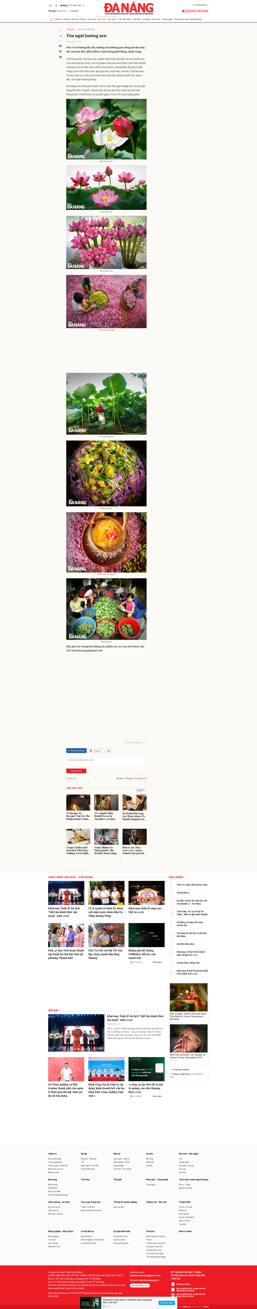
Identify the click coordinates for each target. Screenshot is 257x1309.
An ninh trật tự (54, 1207)
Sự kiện (149, 1166)
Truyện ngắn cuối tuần (155, 1243)
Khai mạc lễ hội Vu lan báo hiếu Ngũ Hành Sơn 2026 (192, 972)
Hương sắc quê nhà (154, 1246)
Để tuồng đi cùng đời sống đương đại (190, 924)
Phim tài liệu (184, 1214)
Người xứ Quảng (185, 1188)
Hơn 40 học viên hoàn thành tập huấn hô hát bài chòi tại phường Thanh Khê (66, 954)
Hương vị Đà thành (186, 1217)
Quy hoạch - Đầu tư (122, 1159)
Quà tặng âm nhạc (154, 1250)
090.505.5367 (190, 11)
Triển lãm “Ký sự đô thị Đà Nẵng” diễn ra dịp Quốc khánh (192, 913)
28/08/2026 (57, 11)
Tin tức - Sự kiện (185, 1207)
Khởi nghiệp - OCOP (122, 1162)
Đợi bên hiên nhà (185, 943)
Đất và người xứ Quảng (155, 1236)
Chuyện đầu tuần (121, 1236)
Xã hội (67, 19)
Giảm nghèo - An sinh (90, 1166)
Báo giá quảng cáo (140, 1286)
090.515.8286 (203, 11)
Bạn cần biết (119, 1207)
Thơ (180, 1159)
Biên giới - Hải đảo (55, 1214)
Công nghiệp (119, 1166)
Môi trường (52, 1185)
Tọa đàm (182, 1224)
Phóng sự (183, 1210)
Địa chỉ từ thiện (54, 1191)
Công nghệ (150, 1185)
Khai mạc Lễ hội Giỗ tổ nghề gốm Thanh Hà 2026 (191, 953)
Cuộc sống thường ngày (58, 1195)
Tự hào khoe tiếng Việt (188, 962)
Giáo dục (92, 19)
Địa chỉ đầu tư (86, 1236)
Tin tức (149, 1240)
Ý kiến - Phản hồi (88, 1207)
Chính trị (59, 19)
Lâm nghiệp (53, 1243)
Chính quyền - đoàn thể (57, 1166)
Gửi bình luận (76, 771)
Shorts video (185, 1231)
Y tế (119, 19)
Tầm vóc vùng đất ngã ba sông (192, 884)
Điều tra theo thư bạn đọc (91, 1210)
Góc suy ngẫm (119, 1240)
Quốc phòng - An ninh (58, 1202)
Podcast (150, 1231)
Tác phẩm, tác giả (186, 1166)
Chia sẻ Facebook (77, 751)
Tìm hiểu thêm (166, 1303)
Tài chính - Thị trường (122, 1169)
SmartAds (137, 962)
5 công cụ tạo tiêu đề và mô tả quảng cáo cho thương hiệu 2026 (145, 1088)
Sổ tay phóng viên (121, 1243)
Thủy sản (52, 1240)
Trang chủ (70, 29)
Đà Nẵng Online (183, 1284)
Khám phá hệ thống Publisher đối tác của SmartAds (141, 954)
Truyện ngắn (184, 1162)
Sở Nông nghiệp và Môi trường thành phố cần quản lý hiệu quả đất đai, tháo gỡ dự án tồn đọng (65, 1090)
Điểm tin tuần (184, 1221)
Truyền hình (184, 1202)
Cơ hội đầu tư (87, 1231)
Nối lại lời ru (183, 892)
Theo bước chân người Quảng (188, 19)
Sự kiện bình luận (122, 1231)
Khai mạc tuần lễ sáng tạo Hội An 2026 (144, 910)
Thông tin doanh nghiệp (125, 1202)
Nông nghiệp (53, 1236)
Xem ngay (157, 962)
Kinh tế (74, 19)
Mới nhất (75, 11)
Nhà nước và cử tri (55, 1169)
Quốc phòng (53, 1210)
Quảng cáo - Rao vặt (156, 1202)
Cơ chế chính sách (88, 1243)
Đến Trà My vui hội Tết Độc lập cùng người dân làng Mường (105, 954)
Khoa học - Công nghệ (162, 19)
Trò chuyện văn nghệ (154, 1253)
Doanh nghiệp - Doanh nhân (92, 1240)
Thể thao (137, 19)
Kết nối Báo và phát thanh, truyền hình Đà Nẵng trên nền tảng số (188, 1275)
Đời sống (127, 19)
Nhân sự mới (53, 1172)
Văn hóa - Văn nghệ (106, 19)
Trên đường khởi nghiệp (156, 1257)
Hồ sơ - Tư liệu (185, 1185)
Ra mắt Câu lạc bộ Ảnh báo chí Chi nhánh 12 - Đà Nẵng (192, 902)
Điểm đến (150, 1162)
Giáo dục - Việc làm (89, 1159)
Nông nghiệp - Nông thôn (60, 1231)
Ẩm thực (149, 1159)
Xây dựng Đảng (54, 1159)
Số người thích (141, 778)
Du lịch (83, 19)
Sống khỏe (52, 1188)
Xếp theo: (120, 778)
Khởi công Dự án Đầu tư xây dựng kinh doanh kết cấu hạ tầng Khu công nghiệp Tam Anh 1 (106, 1090)
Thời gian (129, 778)
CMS (187, 1307)
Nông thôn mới (54, 1246)
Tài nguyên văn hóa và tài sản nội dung (192, 934)
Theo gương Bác (55, 1162)
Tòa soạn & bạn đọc (91, 1202)
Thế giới (146, 19)
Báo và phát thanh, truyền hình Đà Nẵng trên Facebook (191, 1289)
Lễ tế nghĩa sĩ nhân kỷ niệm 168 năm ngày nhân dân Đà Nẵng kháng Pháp (105, 911)
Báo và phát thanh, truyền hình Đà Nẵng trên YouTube (191, 1295)
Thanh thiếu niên (88, 1169)
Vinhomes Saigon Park (181, 1074)
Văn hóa (182, 1172)
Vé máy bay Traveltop (180, 1070)
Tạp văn (182, 1169)
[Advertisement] (106, 352)
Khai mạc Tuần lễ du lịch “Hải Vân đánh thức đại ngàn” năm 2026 (64, 911)
